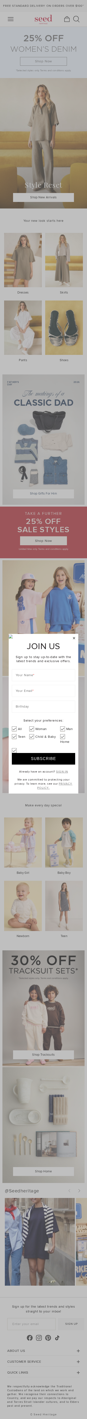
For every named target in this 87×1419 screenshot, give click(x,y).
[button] (74, 638)
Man (69, 729)
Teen (22, 737)
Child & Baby (45, 737)
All (20, 729)
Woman (41, 729)
